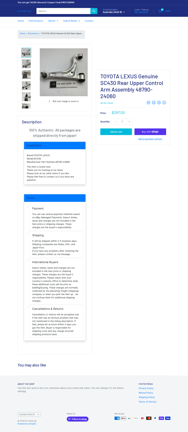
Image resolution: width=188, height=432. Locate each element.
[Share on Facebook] (148, 102)
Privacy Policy (146, 388)
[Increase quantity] (129, 121)
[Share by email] (164, 102)
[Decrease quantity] (115, 121)
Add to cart (116, 131)
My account (141, 12)
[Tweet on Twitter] (159, 102)
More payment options (150, 139)
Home (21, 20)
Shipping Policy (147, 397)
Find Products (36, 20)
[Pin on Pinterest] (154, 102)
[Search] (93, 11)
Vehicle (51, 20)
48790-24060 (106, 103)
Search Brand (70, 20)
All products (33, 33)
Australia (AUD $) (27, 414)
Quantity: (105, 121)
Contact (89, 20)
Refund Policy (146, 392)
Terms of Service (147, 401)
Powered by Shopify (27, 424)
